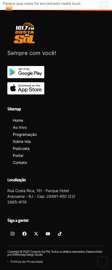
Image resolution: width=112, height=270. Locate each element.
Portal (18, 155)
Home (18, 120)
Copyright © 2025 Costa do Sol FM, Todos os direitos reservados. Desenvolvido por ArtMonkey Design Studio (54, 253)
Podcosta (21, 148)
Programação (25, 134)
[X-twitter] (36, 233)
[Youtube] (48, 233)
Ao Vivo (20, 127)
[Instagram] (12, 233)
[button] (103, 5)
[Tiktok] (60, 233)
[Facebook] (24, 233)
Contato (20, 162)
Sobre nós (22, 141)
